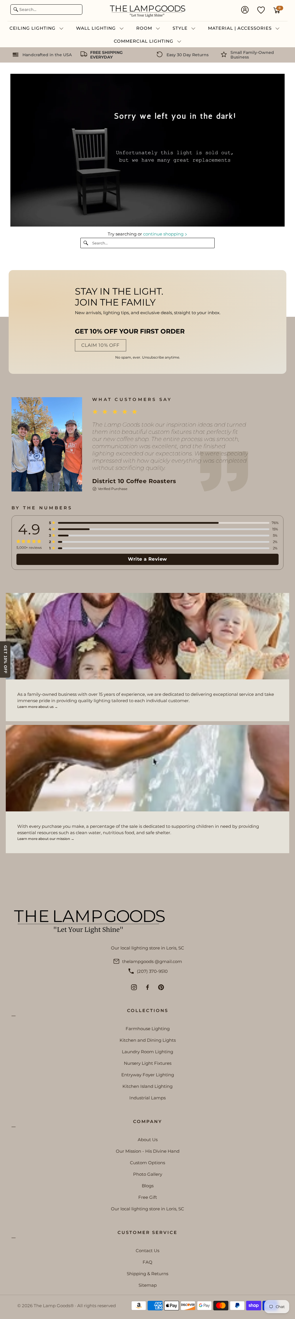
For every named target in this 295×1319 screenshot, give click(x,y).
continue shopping (164, 234)
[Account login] (245, 10)
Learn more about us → (37, 706)
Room (145, 28)
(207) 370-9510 (152, 971)
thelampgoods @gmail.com (152, 961)
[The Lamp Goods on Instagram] (134, 987)
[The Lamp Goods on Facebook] (147, 987)
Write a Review (147, 559)
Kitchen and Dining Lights (148, 1040)
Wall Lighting (96, 28)
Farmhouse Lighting (148, 1028)
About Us (148, 1139)
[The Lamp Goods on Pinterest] (161, 987)
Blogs (148, 1185)
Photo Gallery (147, 1174)
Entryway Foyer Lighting (147, 1074)
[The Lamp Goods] (147, 10)
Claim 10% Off (100, 345)
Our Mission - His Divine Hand (147, 1151)
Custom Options (147, 1162)
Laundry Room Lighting (147, 1051)
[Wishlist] (261, 9)
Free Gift (147, 1197)
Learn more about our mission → (45, 838)
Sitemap (148, 1285)
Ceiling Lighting (33, 28)
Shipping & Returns (147, 1273)
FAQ (147, 1262)
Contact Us (147, 1250)
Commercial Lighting (144, 41)
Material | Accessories (240, 28)
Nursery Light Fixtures (147, 1063)
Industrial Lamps (147, 1098)
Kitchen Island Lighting (147, 1086)
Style (181, 28)
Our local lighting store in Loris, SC (147, 1208)
